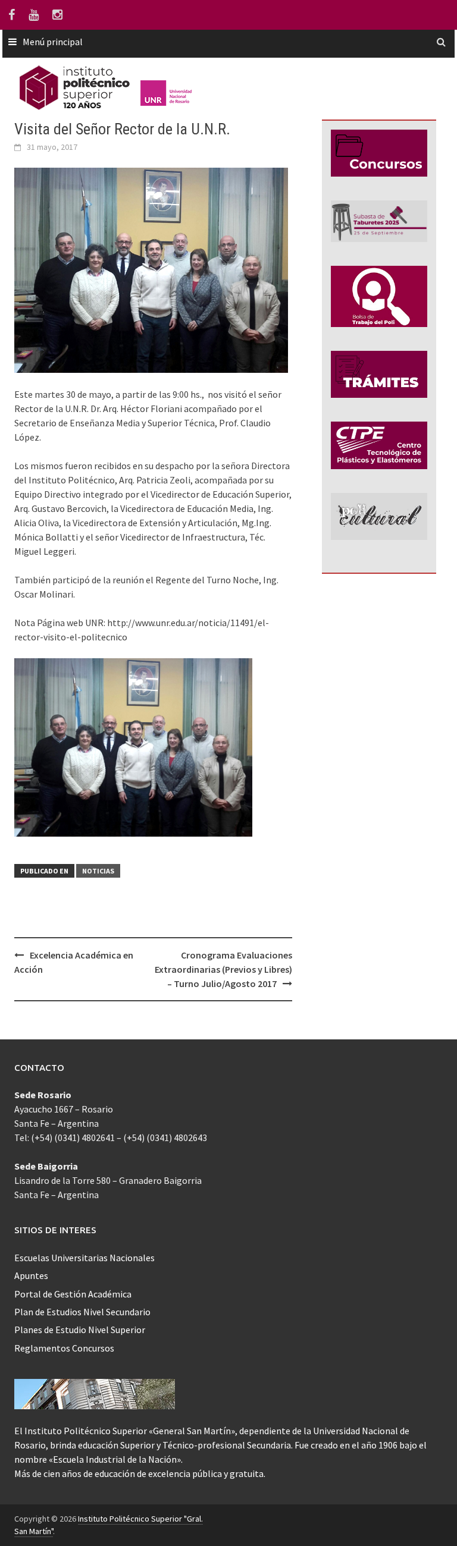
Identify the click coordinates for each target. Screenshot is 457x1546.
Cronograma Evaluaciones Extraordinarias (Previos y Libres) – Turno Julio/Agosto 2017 (223, 969)
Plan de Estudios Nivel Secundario (82, 1312)
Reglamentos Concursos (64, 1348)
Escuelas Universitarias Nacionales (84, 1258)
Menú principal (53, 42)
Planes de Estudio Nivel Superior (79, 1330)
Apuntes (31, 1275)
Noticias (98, 870)
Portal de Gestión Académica (73, 1294)
